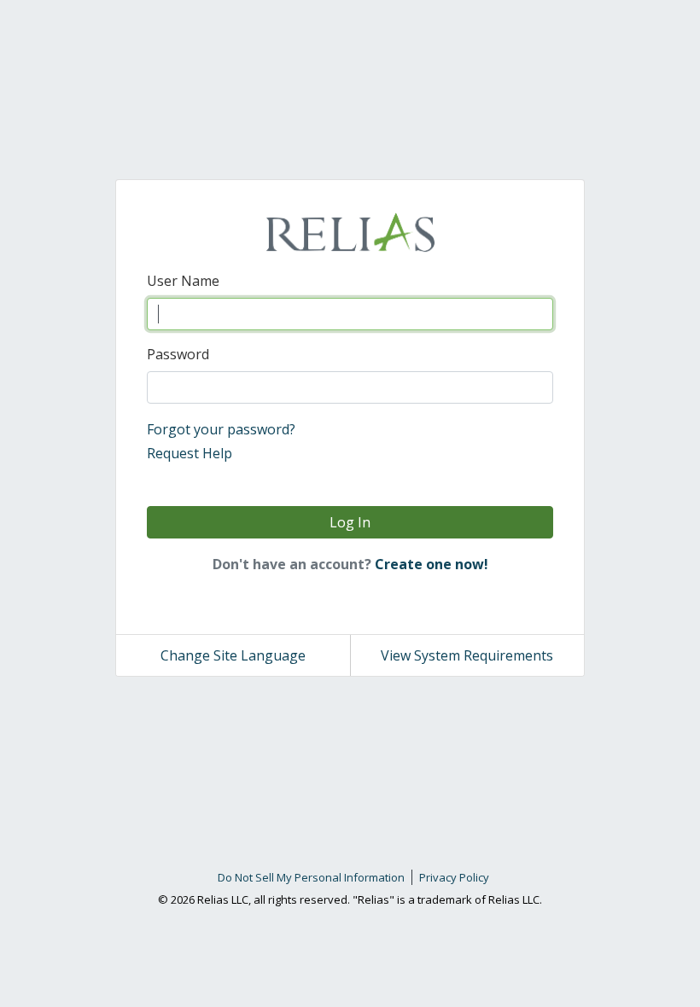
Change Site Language (233, 655)
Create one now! (431, 564)
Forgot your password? (221, 429)
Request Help (189, 453)
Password (178, 354)
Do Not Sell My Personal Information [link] (311, 877)
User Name (183, 280)
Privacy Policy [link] (454, 877)
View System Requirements (467, 655)
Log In (350, 522)
